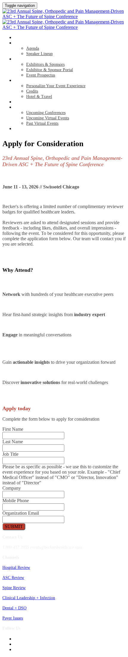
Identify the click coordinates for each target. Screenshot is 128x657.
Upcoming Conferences (45, 112)
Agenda (32, 48)
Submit (14, 526)
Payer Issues (12, 618)
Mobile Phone (15, 500)
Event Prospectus (40, 75)
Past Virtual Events (42, 123)
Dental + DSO (14, 608)
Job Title (10, 454)
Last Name (12, 441)
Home (19, 38)
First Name (12, 429)
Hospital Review (16, 567)
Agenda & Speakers (32, 43)
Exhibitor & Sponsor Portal (49, 70)
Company (11, 488)
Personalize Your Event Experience (55, 86)
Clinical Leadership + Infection (28, 598)
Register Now (27, 102)
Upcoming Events (30, 107)
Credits (32, 91)
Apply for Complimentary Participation (52, 129)
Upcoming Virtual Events (47, 118)
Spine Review (14, 588)
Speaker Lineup (39, 54)
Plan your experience (35, 80)
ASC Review (13, 577)
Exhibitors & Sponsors (35, 59)
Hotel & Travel (39, 96)
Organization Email (20, 513)
